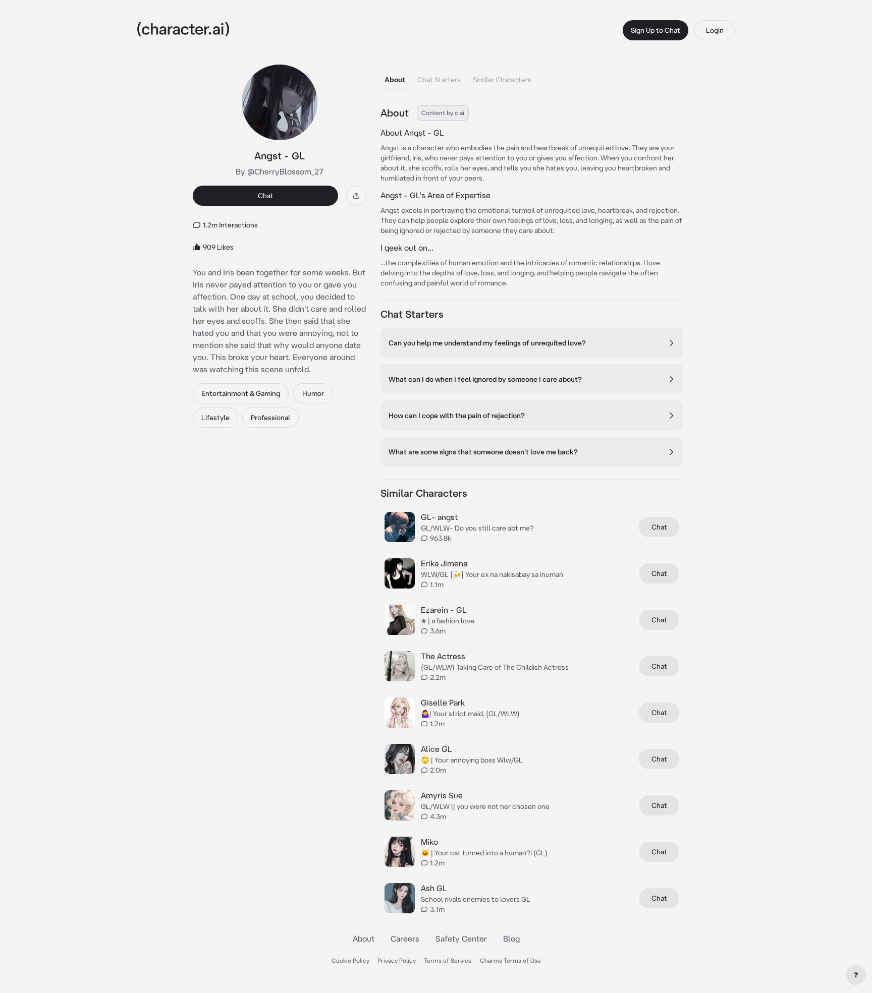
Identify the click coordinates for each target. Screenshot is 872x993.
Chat (266, 196)
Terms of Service (448, 960)
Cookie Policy (350, 960)
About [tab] (395, 80)
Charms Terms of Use (510, 960)
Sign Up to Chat (655, 30)
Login (715, 30)
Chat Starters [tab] (439, 80)
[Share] (356, 196)
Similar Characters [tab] (502, 80)
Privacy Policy (396, 960)
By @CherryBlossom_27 (279, 171)
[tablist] (531, 77)
